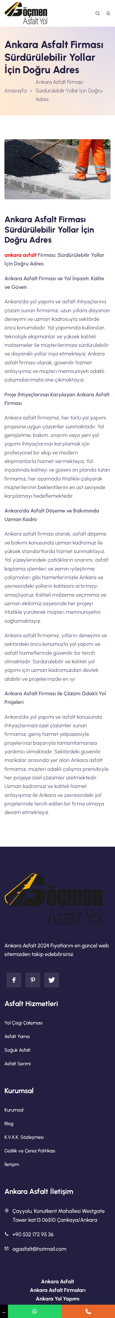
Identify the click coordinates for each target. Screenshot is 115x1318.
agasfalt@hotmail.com (39, 1249)
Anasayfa (15, 90)
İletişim (11, 1164)
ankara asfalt (20, 255)
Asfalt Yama (16, 1036)
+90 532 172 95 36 (33, 1234)
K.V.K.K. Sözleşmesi (24, 1137)
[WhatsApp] (34, 1311)
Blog (9, 1123)
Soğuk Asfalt (17, 1050)
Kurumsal (13, 1110)
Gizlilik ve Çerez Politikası (29, 1151)
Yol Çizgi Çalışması (23, 1023)
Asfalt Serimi (17, 1063)
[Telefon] (88, 1311)
